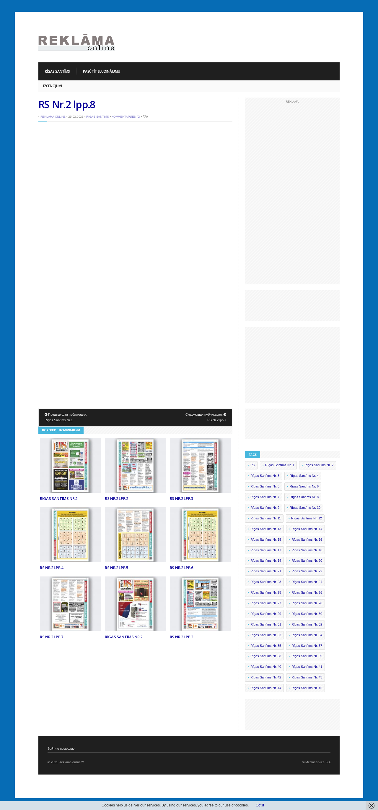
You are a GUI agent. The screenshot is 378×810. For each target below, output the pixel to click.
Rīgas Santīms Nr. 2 (318, 465)
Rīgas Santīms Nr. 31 (265, 624)
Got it (260, 805)
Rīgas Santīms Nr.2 (58, 498)
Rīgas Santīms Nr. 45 (306, 688)
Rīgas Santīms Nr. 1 (279, 465)
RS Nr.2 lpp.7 (216, 420)
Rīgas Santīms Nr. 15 (265, 539)
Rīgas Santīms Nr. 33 (265, 635)
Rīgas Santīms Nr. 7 (264, 497)
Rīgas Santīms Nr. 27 (265, 603)
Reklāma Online (53, 116)
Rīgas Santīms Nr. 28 (306, 603)
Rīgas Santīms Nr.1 (59, 420)
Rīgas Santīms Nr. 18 (306, 550)
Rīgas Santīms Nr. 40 (265, 666)
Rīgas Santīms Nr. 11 (265, 518)
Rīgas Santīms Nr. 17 (265, 550)
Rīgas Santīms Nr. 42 (265, 677)
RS (252, 465)
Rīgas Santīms (57, 71)
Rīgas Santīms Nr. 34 (306, 635)
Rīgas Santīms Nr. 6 (304, 486)
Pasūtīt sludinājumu (101, 71)
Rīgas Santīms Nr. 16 (306, 539)
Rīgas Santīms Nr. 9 (264, 507)
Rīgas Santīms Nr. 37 (306, 645)
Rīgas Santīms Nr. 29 (265, 613)
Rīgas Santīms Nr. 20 (306, 560)
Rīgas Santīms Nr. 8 (304, 497)
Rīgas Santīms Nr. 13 (265, 529)
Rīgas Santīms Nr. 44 (265, 688)
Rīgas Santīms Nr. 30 (306, 613)
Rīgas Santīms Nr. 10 (305, 507)
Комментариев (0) (126, 116)
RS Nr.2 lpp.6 (181, 567)
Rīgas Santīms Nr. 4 (304, 475)
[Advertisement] (232, 38)
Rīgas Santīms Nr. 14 (306, 529)
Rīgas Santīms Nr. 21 (265, 571)
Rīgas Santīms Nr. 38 (265, 656)
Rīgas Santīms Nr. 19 (265, 560)
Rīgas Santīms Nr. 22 (306, 571)
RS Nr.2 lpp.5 (116, 567)
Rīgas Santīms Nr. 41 (306, 666)
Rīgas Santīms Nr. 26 (306, 592)
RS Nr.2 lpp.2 (116, 498)
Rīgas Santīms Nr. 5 (264, 486)
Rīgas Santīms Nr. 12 (306, 518)
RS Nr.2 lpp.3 (181, 498)
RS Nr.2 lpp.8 (66, 104)
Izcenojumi (52, 85)
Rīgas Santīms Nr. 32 (306, 624)
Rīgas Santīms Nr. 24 (306, 582)
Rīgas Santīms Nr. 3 (264, 475)
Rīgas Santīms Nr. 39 (306, 656)
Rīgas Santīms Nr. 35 (265, 645)
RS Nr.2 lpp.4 (51, 567)
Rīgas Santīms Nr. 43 (306, 677)
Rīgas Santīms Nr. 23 (265, 582)
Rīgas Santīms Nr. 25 (265, 592)
